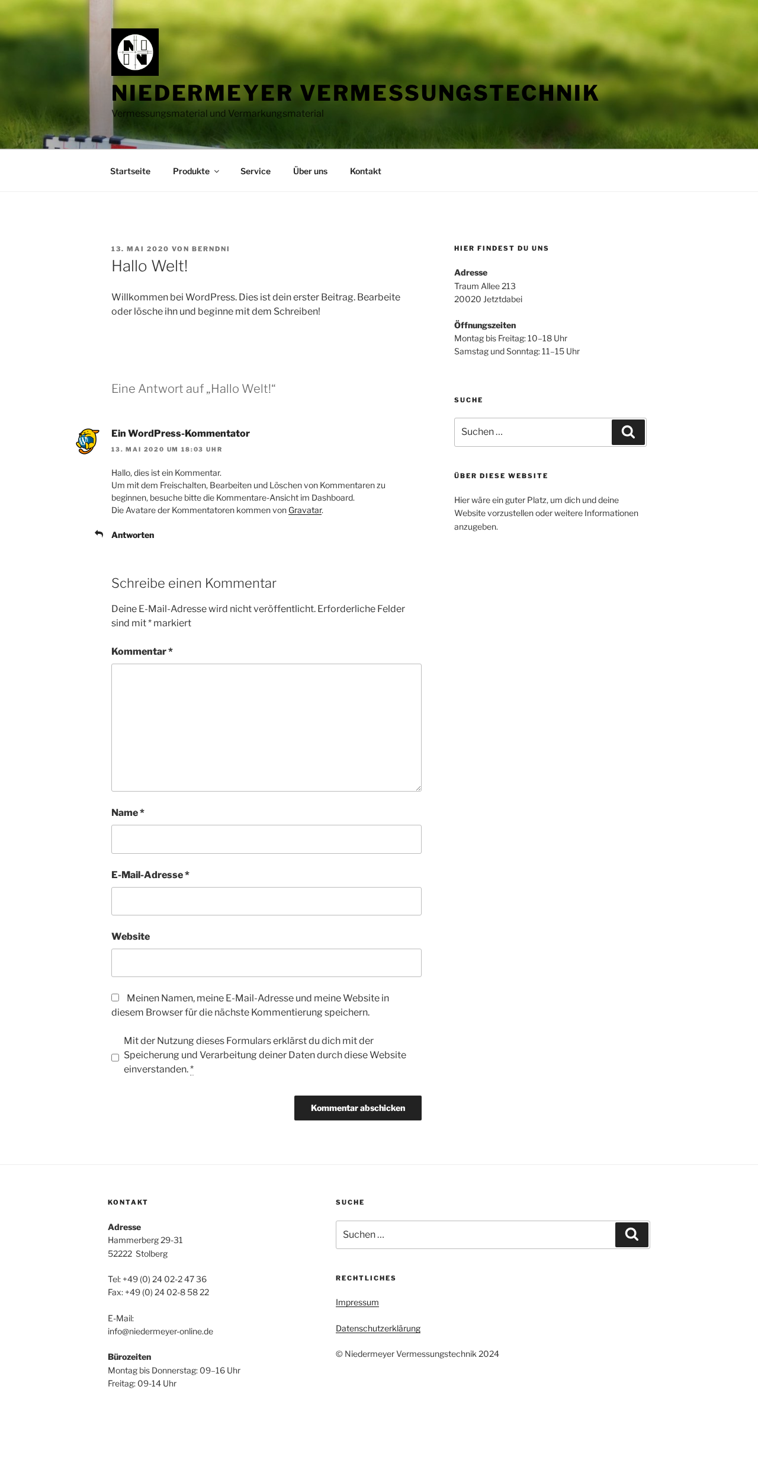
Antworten (132, 535)
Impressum (357, 1302)
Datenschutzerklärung (378, 1328)
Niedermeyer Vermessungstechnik (355, 93)
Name (127, 812)
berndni (211, 249)
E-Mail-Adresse (150, 874)
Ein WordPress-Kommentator (180, 433)
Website (130, 936)
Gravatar (305, 510)
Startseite (130, 171)
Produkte (191, 171)
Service (255, 171)
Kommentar (142, 651)
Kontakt (365, 171)
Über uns (310, 171)
